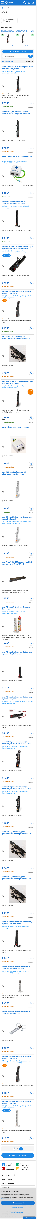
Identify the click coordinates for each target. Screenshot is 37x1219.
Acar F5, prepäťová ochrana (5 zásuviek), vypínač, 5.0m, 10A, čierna (17, 923)
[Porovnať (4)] (3, 266)
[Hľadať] (24, 2)
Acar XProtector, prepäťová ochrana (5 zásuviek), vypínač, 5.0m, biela (16, 968)
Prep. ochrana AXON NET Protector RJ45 (17, 157)
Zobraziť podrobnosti (6, 1198)
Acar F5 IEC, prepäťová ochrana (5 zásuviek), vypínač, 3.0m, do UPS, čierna (16, 788)
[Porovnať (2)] (3, 401)
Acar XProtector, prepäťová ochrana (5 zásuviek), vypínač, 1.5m (16, 1012)
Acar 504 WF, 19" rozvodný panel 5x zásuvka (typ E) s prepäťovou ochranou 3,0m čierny (16, 113)
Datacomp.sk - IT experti (9, 3)
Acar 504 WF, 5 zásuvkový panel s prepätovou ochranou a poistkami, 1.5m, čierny (16, 833)
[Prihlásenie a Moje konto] (29, 3)
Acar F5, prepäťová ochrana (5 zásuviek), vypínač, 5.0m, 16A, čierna (17, 653)
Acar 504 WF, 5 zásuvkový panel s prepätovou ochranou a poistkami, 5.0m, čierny (16, 337)
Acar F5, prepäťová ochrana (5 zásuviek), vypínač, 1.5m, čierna (17, 698)
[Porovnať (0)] (3, 536)
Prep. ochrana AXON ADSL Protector (15, 427)
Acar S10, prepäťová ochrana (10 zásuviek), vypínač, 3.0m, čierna (14, 203)
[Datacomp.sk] (2, 8)
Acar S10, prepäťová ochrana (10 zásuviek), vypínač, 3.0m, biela (14, 473)
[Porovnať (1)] (3, 447)
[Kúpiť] (31, 103)
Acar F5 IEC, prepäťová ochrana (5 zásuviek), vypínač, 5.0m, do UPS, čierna (16, 743)
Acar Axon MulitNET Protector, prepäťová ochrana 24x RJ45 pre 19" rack (17, 563)
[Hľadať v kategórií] (30, 56)
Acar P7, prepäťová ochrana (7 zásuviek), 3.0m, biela (17, 608)
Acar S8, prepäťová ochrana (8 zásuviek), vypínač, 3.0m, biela (17, 1102)
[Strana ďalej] (21, 1148)
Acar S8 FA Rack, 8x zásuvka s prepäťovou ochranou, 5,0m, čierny (17, 382)
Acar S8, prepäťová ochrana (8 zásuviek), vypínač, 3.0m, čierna (17, 1057)
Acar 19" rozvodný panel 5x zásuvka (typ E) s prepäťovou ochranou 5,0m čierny (17, 247)
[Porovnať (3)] (3, 311)
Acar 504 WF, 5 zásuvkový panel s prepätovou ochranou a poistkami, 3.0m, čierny (16, 878)
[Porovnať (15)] (3, 86)
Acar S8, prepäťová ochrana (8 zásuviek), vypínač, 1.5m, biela (17, 518)
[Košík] (32, 2)
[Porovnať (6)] (3, 131)
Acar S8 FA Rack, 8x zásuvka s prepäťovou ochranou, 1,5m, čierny (7, 31)
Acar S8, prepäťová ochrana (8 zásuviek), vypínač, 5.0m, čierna (22, 31)
